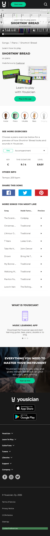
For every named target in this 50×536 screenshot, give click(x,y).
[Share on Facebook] (8, 193)
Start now (18, 4)
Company (6, 470)
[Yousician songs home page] (4, 4)
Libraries (6, 458)
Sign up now (25, 381)
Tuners (5, 452)
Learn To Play (7, 439)
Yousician (6, 433)
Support (5, 464)
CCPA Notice (7, 515)
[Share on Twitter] (25, 193)
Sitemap (5, 522)
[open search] (45, 4)
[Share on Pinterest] (41, 193)
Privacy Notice (8, 508)
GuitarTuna (7, 446)
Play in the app (25, 99)
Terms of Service (8, 502)
